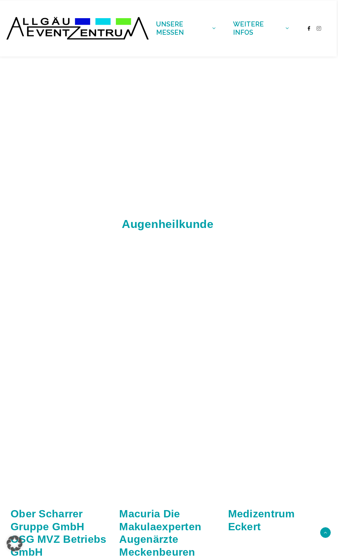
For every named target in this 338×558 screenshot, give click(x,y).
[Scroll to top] (325, 532)
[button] (14, 543)
